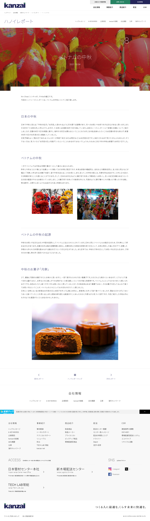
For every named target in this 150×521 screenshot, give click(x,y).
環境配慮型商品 (71, 442)
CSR (145, 7)
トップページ (7, 12)
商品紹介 (123, 7)
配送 (134, 7)
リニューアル (41, 439)
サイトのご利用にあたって (11, 516)
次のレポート (111, 379)
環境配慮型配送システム (131, 435)
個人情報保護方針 (28, 516)
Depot (95, 442)
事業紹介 (109, 7)
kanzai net (41, 448)
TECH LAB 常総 (42, 445)
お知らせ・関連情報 (100, 2)
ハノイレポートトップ (75, 379)
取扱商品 (68, 429)
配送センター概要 (99, 429)
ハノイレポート (35, 12)
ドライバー (97, 439)
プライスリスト (70, 435)
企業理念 (103, 21)
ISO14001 (125, 432)
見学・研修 (97, 445)
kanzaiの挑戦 (113, 21)
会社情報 (96, 7)
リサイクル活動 (127, 442)
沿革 (130, 21)
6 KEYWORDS (92, 21)
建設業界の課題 (127, 429)
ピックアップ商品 (71, 439)
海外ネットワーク (24, 12)
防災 (38, 442)
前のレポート (38, 379)
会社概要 (123, 21)
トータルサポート (43, 432)
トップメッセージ (35, 401)
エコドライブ (126, 439)
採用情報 (140, 2)
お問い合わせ (120, 2)
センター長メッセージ (101, 432)
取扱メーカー (70, 432)
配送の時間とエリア (100, 435)
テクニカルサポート (44, 435)
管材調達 (40, 429)
